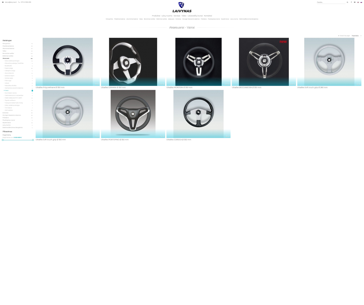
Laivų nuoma (167, 16)
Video (184, 16)
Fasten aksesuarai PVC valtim (19, 98)
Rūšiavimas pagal (344, 35)
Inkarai (19, 83)
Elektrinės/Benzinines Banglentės (248, 19)
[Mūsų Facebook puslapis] (351, 2)
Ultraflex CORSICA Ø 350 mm (178, 140)
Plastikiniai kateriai (119, 19)
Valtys (141, 19)
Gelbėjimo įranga (19, 70)
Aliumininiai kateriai (132, 19)
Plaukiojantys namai (214, 19)
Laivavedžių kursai (195, 16)
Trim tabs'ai (19, 108)
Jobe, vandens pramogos (19, 105)
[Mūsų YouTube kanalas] (354, 2)
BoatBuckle (19, 65)
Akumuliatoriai (19, 73)
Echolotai (178, 19)
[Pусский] (361, 2)
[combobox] (331, 2)
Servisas (177, 16)
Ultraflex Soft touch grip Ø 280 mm (312, 87)
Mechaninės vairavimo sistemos (19, 88)
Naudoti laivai (225, 19)
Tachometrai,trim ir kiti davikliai (19, 95)
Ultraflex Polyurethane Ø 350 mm (50, 87)
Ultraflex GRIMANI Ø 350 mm (113, 87)
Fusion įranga (19, 68)
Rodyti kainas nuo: (8, 137)
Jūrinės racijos (19, 78)
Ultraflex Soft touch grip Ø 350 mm (51, 140)
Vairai (19, 90)
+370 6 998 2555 (25, 2)
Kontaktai (208, 16)
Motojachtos (109, 19)
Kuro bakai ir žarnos (19, 93)
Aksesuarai (171, 19)
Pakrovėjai (19, 80)
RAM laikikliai (19, 110)
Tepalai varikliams (19, 100)
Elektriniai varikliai (161, 19)
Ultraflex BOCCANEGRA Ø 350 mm (246, 87)
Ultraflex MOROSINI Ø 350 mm (179, 87)
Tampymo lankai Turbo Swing (19, 102)
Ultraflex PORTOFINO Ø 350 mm (115, 140)
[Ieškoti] (347, 2)
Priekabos (204, 19)
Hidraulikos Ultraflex (19, 85)
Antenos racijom (19, 75)
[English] (358, 2)
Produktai (156, 16)
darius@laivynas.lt (11, 2)
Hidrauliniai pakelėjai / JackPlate (19, 63)
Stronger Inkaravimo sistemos (191, 19)
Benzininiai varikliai (149, 19)
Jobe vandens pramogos (19, 61)
